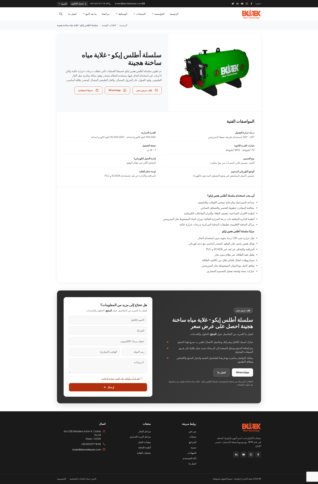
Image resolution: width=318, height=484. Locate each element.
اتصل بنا (72, 13)
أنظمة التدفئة (144, 447)
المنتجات (139, 14)
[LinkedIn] (237, 3)
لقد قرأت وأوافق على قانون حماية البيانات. (120, 378)
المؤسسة (157, 14)
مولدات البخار (144, 442)
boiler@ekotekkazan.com (130, 3)
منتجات (192, 436)
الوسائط (121, 14)
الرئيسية (174, 13)
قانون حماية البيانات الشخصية (83, 478)
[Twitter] (233, 3)
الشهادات (191, 452)
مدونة (193, 447)
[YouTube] (242, 3)
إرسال (110, 387)
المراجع (192, 442)
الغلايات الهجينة (109, 25)
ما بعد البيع (89, 14)
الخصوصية (61, 478)
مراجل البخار (144, 431)
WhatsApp (114, 90)
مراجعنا (105, 13)
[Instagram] (247, 3)
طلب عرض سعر (144, 90)
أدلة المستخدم (189, 458)
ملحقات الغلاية (144, 452)
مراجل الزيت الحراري (140, 436)
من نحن (192, 431)
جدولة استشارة (85, 90)
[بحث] (61, 14)
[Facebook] (251, 3)
